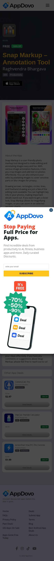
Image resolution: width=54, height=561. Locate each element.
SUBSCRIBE (26, 273)
